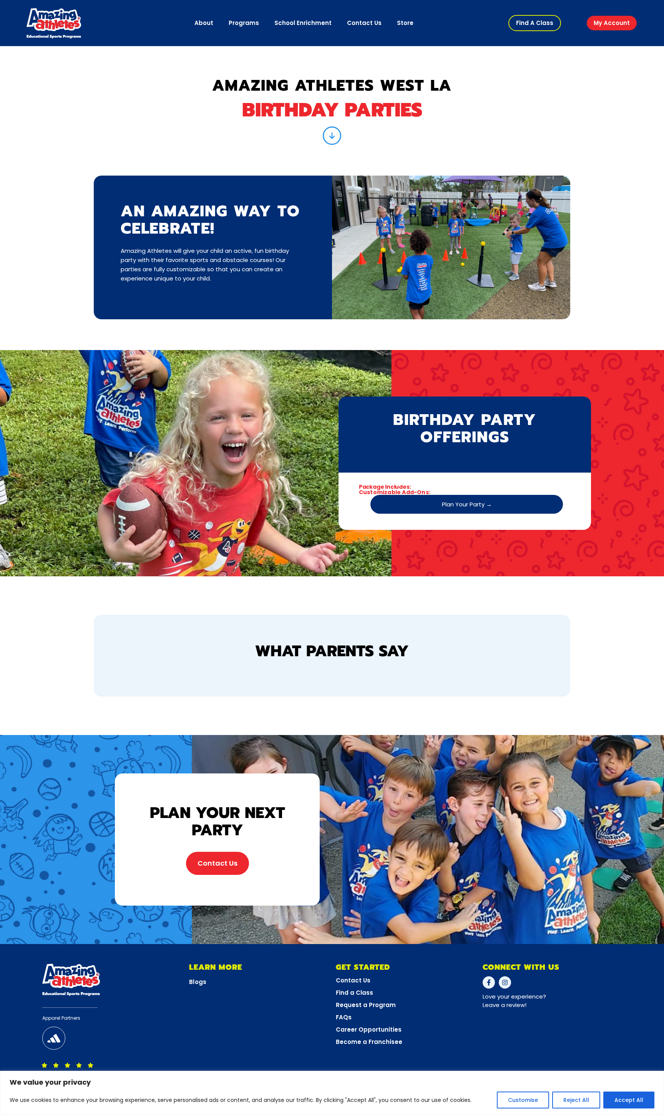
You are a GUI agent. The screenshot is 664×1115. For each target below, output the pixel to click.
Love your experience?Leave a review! (514, 1000)
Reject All (576, 1100)
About (203, 23)
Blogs (198, 982)
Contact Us (364, 23)
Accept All (628, 1100)
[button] (534, 23)
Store (405, 23)
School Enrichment (303, 23)
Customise (523, 1100)
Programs (244, 23)
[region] (332, 1093)
